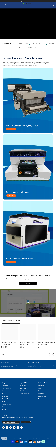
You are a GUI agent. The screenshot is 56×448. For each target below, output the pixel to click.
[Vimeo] (21, 427)
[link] (14, 364)
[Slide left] (48, 354)
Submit (25, 422)
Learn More (11, 129)
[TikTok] (10, 427)
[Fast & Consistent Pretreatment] (28, 233)
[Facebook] (3, 427)
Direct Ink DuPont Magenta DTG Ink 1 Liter (46, 343)
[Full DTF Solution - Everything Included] (28, 100)
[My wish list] (50, 5)
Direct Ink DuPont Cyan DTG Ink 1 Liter (27, 343)
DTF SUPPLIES (21, 43)
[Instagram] (7, 427)
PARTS (51, 43)
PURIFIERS (6, 43)
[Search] (6, 5)
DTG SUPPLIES (38, 43)
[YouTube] (14, 427)
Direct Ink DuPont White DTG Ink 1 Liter (8, 343)
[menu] (2, 5)
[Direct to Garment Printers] (28, 167)
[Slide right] (52, 354)
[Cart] (54, 5)
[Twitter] (18, 427)
